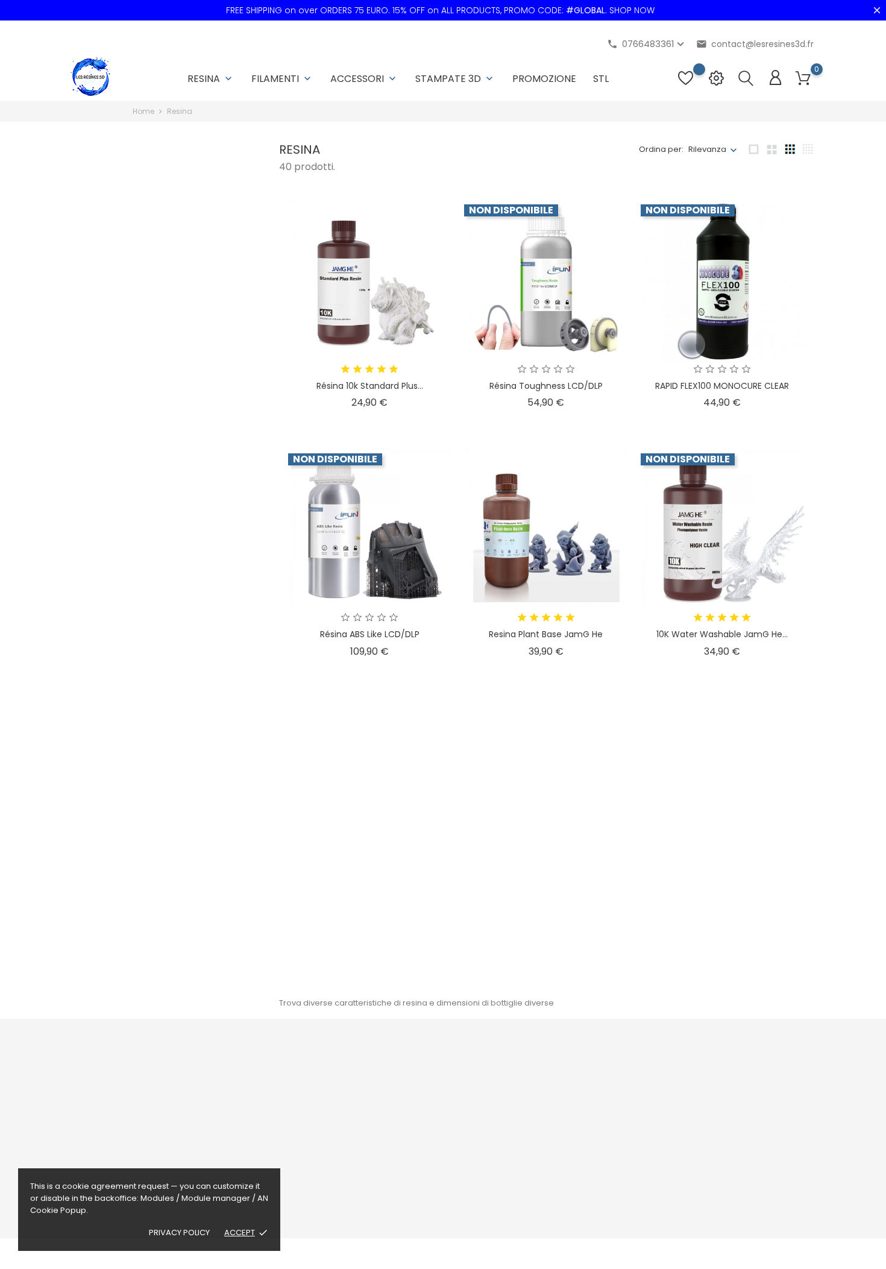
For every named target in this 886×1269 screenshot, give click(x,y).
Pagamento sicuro (421, 1166)
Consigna (404, 1079)
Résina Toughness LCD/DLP (546, 386)
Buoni (524, 1153)
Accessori (364, 79)
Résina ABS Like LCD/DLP (369, 634)
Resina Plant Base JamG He (546, 634)
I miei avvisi (535, 1172)
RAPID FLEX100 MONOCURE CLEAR (722, 386)
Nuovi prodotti (285, 1079)
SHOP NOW (632, 10)
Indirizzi (527, 1135)
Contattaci (405, 1203)
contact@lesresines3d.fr (755, 44)
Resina (210, 79)
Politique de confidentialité (437, 1185)
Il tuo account (553, 1054)
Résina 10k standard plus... (369, 386)
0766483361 (104, 1146)
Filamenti (282, 79)
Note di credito (542, 1116)
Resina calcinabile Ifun (369, 883)
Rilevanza (707, 149)
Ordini (524, 1097)
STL (601, 79)
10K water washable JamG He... (722, 634)
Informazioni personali (557, 1079)
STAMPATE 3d (455, 79)
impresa (401, 1147)
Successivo (782, 972)
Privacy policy (179, 1232)
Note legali (406, 1097)
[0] (803, 78)
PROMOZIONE (544, 79)
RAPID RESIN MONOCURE (545, 883)
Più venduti (279, 1097)
